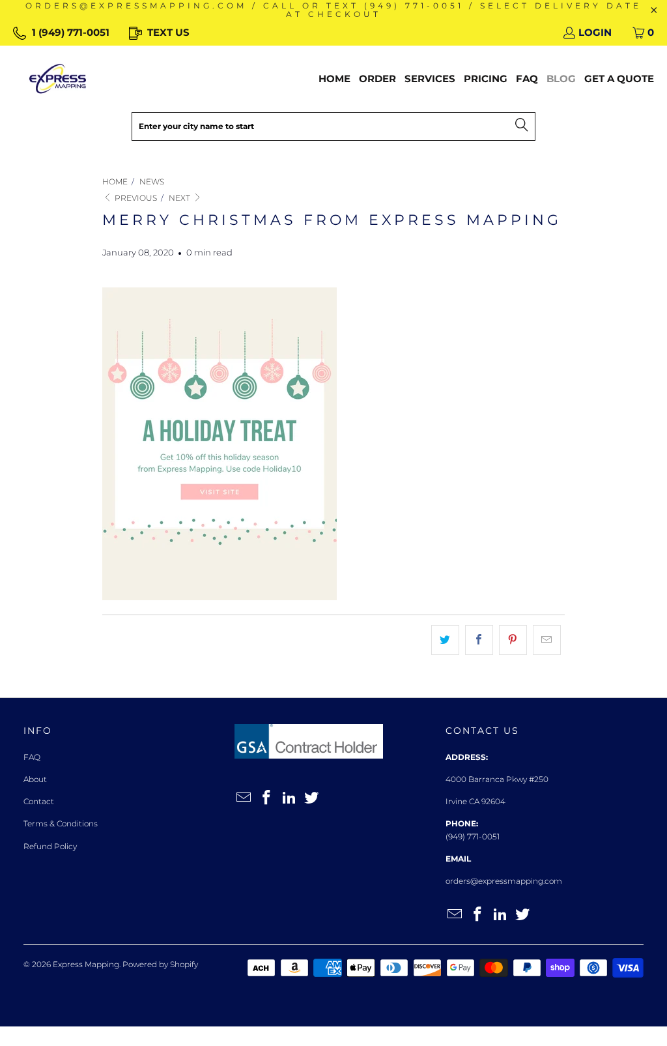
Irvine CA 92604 (475, 801)
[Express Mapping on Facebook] (267, 798)
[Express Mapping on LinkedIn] (289, 798)
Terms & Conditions (60, 823)
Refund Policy (50, 846)
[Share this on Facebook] (479, 640)
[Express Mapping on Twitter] (312, 798)
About (35, 779)
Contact (38, 801)
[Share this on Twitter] (445, 640)
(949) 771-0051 (473, 836)
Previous (135, 198)
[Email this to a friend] (547, 640)
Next (180, 198)
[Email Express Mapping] (244, 798)
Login (595, 32)
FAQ (31, 757)
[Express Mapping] (57, 79)
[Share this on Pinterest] (513, 640)
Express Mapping (86, 964)
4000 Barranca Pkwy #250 (497, 779)
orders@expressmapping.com (504, 881)
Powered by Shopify (160, 964)
